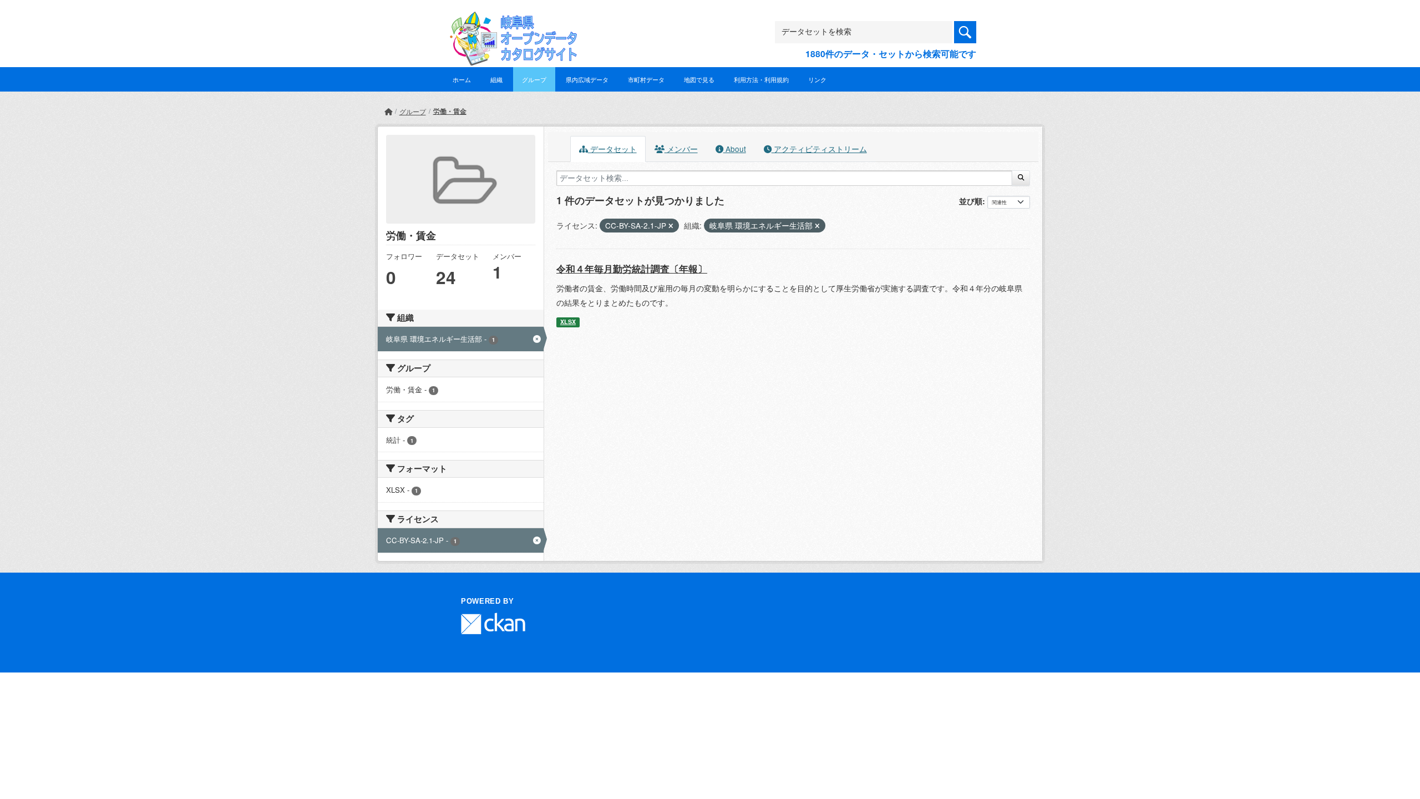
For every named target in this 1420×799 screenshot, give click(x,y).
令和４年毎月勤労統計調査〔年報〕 (631, 268)
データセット (612, 148)
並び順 (970, 200)
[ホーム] (388, 111)
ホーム (462, 79)
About (734, 148)
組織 (496, 79)
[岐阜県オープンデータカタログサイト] (510, 20)
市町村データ (646, 79)
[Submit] (1021, 178)
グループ (534, 79)
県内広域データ (587, 79)
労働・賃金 (449, 111)
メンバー (681, 148)
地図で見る (699, 79)
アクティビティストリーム (819, 148)
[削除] (670, 225)
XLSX (568, 321)
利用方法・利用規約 (761, 79)
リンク (817, 79)
